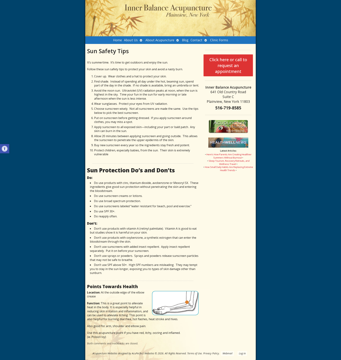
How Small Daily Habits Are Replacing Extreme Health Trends (229, 168)
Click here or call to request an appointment (228, 65)
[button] (4, 148)
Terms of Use (194, 353)
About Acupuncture (159, 40)
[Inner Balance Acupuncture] (170, 18)
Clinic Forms (219, 40)
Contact (196, 40)
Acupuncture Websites (105, 353)
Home (117, 40)
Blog (185, 40)
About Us (131, 40)
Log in (242, 353)
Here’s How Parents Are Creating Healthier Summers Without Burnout (228, 156)
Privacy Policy (211, 353)
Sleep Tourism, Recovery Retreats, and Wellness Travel (229, 162)
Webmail (227, 353)
